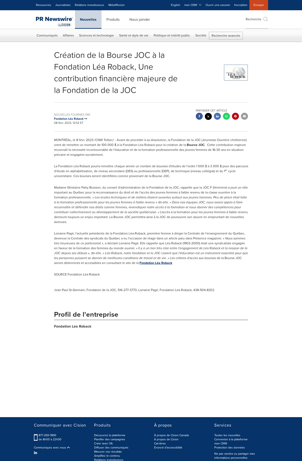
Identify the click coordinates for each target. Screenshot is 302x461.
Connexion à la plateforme (231, 439)
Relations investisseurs (89, 5)
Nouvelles (88, 19)
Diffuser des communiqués (111, 447)
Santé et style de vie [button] (133, 35)
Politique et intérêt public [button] (172, 35)
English (175, 5)
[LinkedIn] (36, 453)
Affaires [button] (68, 35)
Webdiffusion (116, 5)
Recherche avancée (226, 35)
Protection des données (229, 447)
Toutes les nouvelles (227, 435)
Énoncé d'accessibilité (168, 447)
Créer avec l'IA (103, 443)
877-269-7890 (47, 435)
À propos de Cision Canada (171, 435)
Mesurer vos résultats (108, 452)
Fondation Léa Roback (155, 263)
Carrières (160, 443)
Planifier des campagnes (109, 439)
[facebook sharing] (199, 117)
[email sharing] (244, 117)
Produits (113, 19)
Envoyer (259, 5)
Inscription (240, 5)
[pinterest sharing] (235, 117)
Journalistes (63, 5)
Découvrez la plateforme (109, 435)
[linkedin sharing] (217, 117)
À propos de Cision (166, 439)
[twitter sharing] (208, 117)
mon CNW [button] (191, 5)
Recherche (253, 19)
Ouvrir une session (218, 5)
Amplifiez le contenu (107, 456)
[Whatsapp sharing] (226, 117)
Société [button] (200, 35)
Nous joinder (139, 19)
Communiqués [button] (47, 35)
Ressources (43, 5)
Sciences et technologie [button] (96, 35)
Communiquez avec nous (50, 448)
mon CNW (220, 443)
